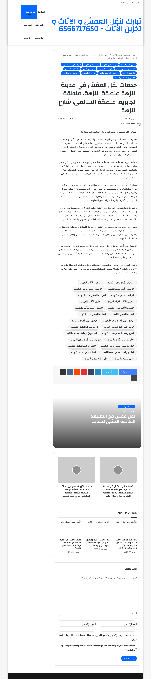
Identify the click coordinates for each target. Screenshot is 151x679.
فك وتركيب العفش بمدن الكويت (117, 352)
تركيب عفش (40, 25)
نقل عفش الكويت (128, 73)
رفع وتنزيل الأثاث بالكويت (83, 320)
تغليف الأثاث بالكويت (91, 301)
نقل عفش (39, 38)
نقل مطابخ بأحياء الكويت (83, 352)
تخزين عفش (30, 12)
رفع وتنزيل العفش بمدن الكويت (117, 333)
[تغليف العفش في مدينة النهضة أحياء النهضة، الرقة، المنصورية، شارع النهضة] (69, 528)
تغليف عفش (27, 25)
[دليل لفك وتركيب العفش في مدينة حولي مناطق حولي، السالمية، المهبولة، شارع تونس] (125, 528)
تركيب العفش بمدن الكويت (91, 295)
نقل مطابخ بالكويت (124, 358)
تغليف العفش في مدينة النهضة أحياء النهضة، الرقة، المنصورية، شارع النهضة (70, 544)
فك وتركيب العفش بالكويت (81, 345)
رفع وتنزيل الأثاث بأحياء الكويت (118, 320)
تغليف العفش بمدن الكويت (92, 314)
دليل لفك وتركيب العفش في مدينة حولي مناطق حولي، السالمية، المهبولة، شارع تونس (126, 544)
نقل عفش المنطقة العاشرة (109, 73)
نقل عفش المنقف (88, 73)
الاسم (134, 613)
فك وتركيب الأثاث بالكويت (120, 339)
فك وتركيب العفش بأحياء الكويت (117, 345)
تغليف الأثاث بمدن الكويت (120, 307)
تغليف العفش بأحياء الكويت (88, 307)
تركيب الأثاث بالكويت (90, 282)
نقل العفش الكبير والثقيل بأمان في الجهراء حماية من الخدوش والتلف (97, 542)
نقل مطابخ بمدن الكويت (96, 358)
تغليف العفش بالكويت (122, 314)
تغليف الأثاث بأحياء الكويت (120, 301)
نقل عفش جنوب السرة (70, 73)
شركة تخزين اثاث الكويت (71, 64)
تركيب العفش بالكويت (122, 295)
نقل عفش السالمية (105, 69)
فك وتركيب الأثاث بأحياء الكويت (80, 333)
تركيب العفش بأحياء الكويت (87, 288)
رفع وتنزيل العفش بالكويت (84, 326)
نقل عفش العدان (89, 69)
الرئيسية (27, 38)
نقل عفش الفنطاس (72, 69)
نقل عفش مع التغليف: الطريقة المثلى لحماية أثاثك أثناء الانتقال (113, 421)
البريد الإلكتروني (129, 624)
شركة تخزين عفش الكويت (125, 69)
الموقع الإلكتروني (89, 624)
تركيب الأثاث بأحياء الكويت (120, 282)
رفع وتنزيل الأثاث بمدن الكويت (118, 326)
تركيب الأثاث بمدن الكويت (120, 288)
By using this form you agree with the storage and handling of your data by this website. (98, 647)
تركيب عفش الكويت (109, 64)
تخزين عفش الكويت (119, 55)
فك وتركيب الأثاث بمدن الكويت (86, 339)
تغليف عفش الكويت (91, 64)
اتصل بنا (41, 12)
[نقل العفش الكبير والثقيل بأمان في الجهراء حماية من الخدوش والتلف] (97, 528)
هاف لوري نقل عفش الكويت (125, 77)
